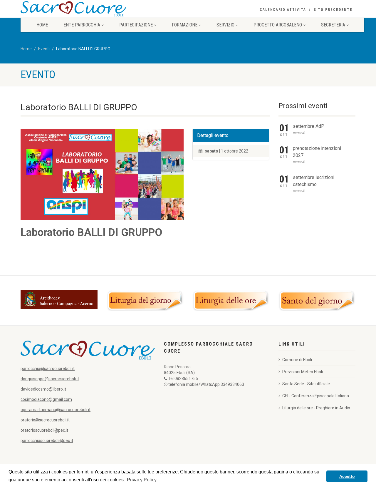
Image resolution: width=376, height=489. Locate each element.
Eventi (44, 48)
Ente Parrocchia (81, 25)
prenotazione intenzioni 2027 (317, 151)
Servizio (225, 25)
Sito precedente (333, 10)
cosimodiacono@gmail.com (46, 399)
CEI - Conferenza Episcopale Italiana (315, 395)
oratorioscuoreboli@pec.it (44, 430)
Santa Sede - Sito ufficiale (306, 383)
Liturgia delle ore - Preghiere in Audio (316, 408)
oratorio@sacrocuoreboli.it (45, 420)
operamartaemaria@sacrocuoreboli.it (55, 409)
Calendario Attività (283, 10)
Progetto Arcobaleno (278, 25)
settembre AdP (308, 126)
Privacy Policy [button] (142, 479)
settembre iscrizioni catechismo (313, 181)
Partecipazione (136, 25)
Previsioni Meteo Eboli (302, 371)
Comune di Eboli (297, 359)
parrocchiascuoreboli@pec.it (47, 440)
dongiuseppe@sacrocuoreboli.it (50, 378)
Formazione (184, 25)
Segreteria (333, 25)
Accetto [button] (347, 476)
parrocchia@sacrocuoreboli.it (48, 368)
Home (42, 25)
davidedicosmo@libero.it (43, 389)
